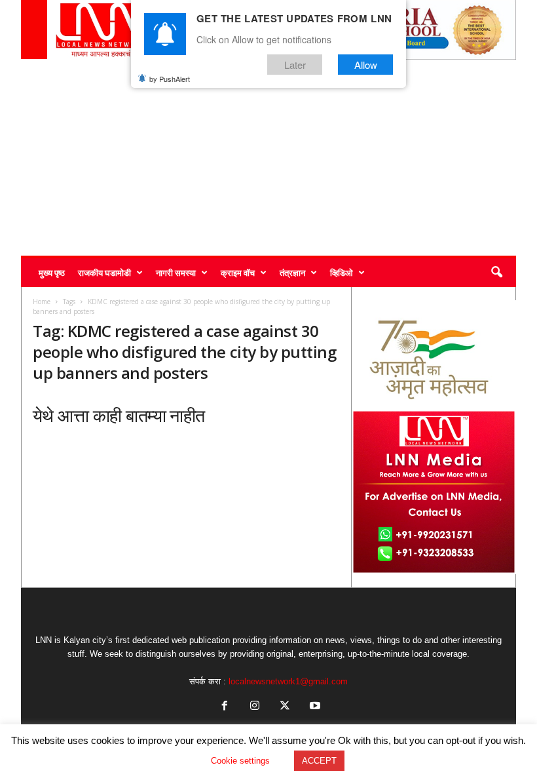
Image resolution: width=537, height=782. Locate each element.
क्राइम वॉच (238, 273)
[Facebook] (225, 707)
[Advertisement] (268, 157)
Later (295, 64)
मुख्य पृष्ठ (52, 273)
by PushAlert (169, 78)
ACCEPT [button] (319, 761)
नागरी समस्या (176, 273)
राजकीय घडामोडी (104, 273)
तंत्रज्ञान (292, 273)
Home (41, 301)
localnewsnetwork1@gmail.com (288, 681)
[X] (285, 707)
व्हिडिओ (341, 273)
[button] (496, 272)
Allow (365, 64)
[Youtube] (313, 707)
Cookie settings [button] (240, 761)
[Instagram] (255, 707)
